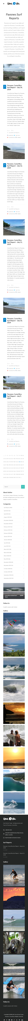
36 (4, 465)
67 (16, 471)
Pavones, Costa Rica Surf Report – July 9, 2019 (14, 396)
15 (9, 458)
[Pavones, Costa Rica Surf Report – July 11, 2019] (14, 227)
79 (16, 474)
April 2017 (6, 510)
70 (21, 471)
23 (23, 458)
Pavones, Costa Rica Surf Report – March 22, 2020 (14, 847)
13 (5, 458)
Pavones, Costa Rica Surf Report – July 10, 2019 (14, 321)
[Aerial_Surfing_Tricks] (14, 623)
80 (18, 474)
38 (7, 465)
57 (19, 468)
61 (5, 471)
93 (19, 477)
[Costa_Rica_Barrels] (14, 690)
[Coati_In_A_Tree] (14, 943)
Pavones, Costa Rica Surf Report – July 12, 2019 (14, 166)
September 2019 (7, 578)
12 (4, 458)
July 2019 (11, 132)
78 (14, 474)
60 (4, 471)
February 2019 (7, 530)
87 (9, 477)
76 (11, 474)
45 (19, 465)
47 (23, 465)
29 (12, 461)
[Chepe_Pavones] (14, 920)
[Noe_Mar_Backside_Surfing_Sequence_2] (14, 803)
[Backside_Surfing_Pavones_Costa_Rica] (14, 668)
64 (11, 471)
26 (7, 461)
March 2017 (6, 549)
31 (16, 461)
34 (21, 461)
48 (4, 468)
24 (4, 461)
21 (19, 458)
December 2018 (7, 520)
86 (7, 477)
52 (11, 468)
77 (12, 474)
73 (5, 474)
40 (11, 465)
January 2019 (7, 536)
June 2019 (6, 546)
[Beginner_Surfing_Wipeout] (14, 987)
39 (9, 465)
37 (5, 465)
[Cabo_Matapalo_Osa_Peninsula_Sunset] (14, 898)
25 (5, 461)
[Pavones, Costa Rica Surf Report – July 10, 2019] (14, 306)
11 (23, 455)
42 (14, 465)
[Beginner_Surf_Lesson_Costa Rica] (14, 875)
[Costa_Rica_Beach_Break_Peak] (14, 965)
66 (14, 471)
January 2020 (7, 539)
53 (12, 468)
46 (21, 465)
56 (18, 468)
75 (9, 474)
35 (23, 461)
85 (5, 477)
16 (11, 458)
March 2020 (6, 555)
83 (23, 474)
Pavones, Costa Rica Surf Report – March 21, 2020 (14, 854)
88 (11, 477)
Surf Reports (16, 132)
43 (16, 465)
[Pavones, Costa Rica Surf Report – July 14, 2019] (14, 72)
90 (14, 477)
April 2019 (6, 514)
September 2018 (7, 575)
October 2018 (7, 568)
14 (7, 458)
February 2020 (7, 533)
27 (9, 461)
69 (19, 471)
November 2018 (7, 562)
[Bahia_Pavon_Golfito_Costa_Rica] (14, 646)
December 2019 (7, 523)
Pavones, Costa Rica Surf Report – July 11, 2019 (14, 242)
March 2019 (6, 552)
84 (4, 477)
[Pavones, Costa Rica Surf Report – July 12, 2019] (14, 151)
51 (9, 468)
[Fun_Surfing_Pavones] (14, 735)
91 (16, 477)
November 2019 (7, 565)
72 (4, 474)
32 (18, 461)
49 (5, 468)
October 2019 (7, 571)
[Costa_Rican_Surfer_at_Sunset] (14, 713)
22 (21, 458)
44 (18, 465)
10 (21, 455)
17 (12, 458)
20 (18, 458)
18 (14, 458)
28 (11, 461)
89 (12, 477)
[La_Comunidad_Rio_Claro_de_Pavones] (14, 780)
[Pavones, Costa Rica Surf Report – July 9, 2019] (14, 382)
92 (18, 477)
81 (19, 474)
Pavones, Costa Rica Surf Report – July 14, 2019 (14, 87)
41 (12, 465)
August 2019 (7, 517)
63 (9, 471)
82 (21, 474)
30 (14, 461)
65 (12, 471)
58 (21, 468)
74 (7, 474)
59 (23, 468)
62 (7, 471)
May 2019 (6, 559)
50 (7, 468)
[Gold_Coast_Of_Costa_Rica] (14, 758)
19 (16, 458)
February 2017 (7, 526)
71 (23, 471)
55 (16, 468)
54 (14, 468)
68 (18, 471)
